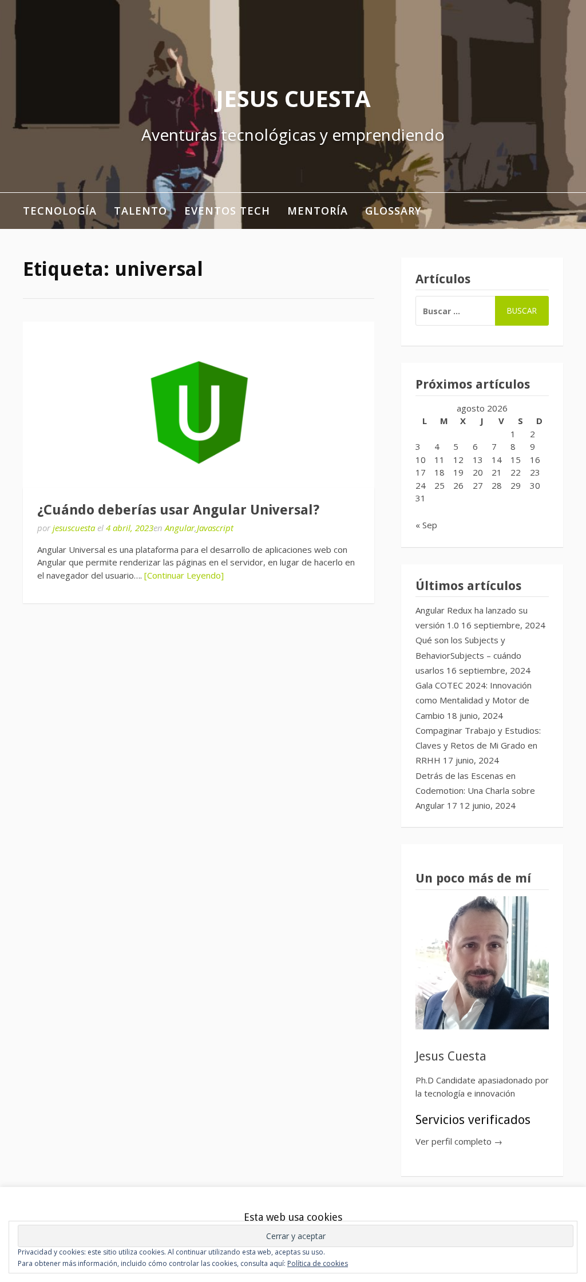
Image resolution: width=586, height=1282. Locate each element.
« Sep (426, 525)
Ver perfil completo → (458, 1141)
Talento (140, 210)
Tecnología (60, 210)
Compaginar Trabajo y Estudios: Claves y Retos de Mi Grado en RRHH (478, 745)
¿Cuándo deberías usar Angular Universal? (178, 510)
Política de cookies (317, 1263)
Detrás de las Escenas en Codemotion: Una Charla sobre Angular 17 (475, 791)
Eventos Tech (227, 210)
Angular (180, 527)
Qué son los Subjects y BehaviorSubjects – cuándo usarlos (468, 655)
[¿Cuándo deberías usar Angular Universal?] (198, 405)
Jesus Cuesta (293, 98)
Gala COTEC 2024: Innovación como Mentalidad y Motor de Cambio (473, 700)
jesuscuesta (74, 527)
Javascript (215, 527)
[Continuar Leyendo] (184, 575)
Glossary (393, 210)
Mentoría (317, 210)
